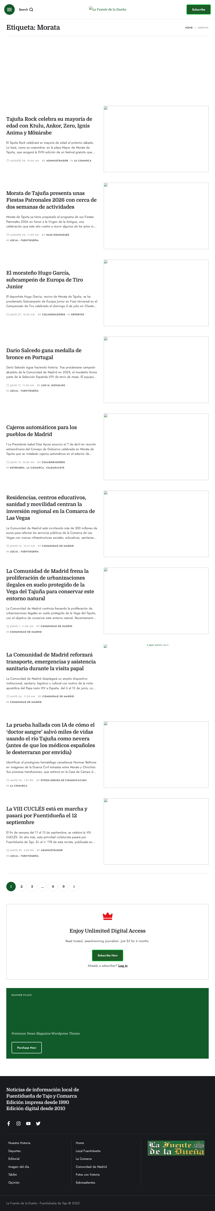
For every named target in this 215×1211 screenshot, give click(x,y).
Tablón (12, 1174)
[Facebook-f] (8, 1123)
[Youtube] (28, 1123)
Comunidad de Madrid (91, 1166)
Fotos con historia (88, 1174)
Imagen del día (18, 1166)
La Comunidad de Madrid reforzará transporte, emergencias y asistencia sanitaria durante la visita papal (51, 661)
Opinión (14, 1182)
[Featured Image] (156, 139)
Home (189, 27)
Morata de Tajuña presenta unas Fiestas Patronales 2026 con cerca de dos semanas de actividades (51, 200)
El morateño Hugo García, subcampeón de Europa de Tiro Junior (44, 280)
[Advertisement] (107, 74)
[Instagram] (18, 1123)
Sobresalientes (85, 1182)
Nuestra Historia (19, 1143)
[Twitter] (38, 1123)
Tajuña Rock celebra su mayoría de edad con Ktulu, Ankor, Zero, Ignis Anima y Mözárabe (49, 126)
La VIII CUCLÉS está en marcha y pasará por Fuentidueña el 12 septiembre (46, 816)
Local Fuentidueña (88, 1151)
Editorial (13, 1158)
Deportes (14, 1151)
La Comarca (84, 1158)
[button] (198, 9)
